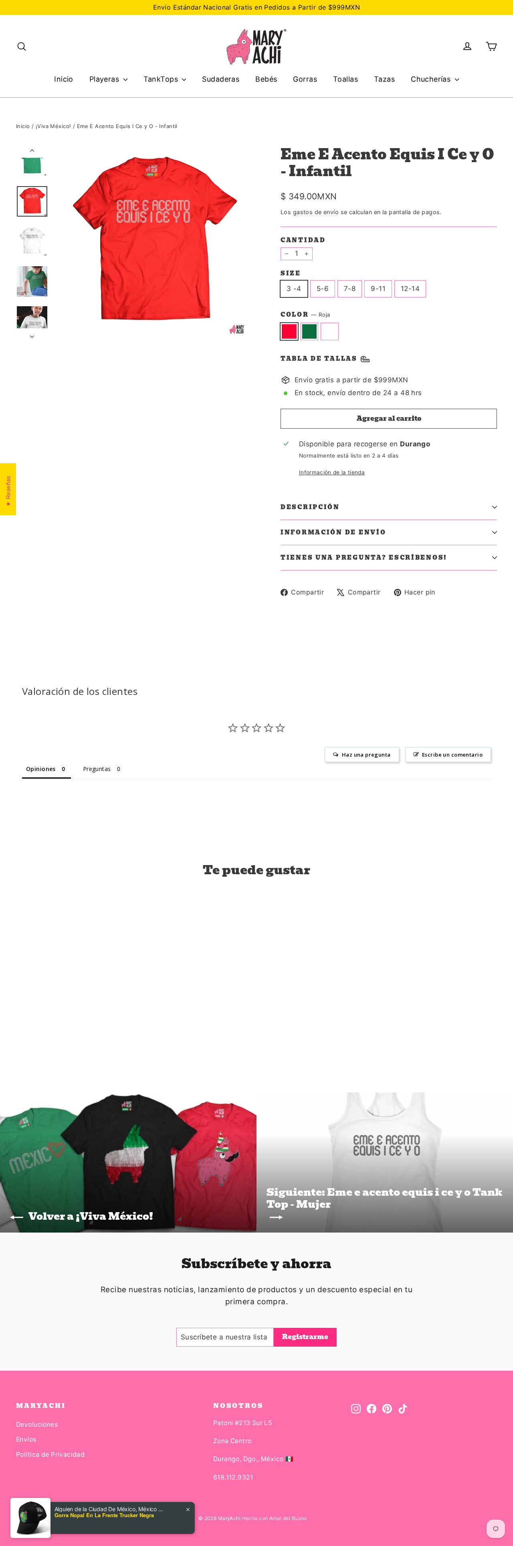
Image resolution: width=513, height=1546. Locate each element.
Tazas (384, 79)
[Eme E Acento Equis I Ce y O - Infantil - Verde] (31, 1031)
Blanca (329, 331)
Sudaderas (220, 79)
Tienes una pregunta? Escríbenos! (364, 557)
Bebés (266, 79)
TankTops (161, 79)
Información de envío (333, 532)
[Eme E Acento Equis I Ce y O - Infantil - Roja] (21, 1031)
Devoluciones (37, 1424)
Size (291, 273)
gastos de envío (316, 212)
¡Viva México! (53, 126)
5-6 (323, 289)
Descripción (310, 507)
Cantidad (303, 240)
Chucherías (432, 79)
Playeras (105, 79)
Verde (309, 331)
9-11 (378, 289)
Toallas (345, 79)
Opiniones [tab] (41, 769)
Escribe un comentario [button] (452, 754)
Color (305, 315)
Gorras (305, 79)
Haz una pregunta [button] (366, 754)
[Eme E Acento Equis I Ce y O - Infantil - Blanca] (41, 1031)
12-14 (410, 289)
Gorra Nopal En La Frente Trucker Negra (104, 1515)
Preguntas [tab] (97, 769)
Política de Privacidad (50, 1454)
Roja (289, 331)
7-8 (349, 289)
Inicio (63, 79)
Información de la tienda (332, 472)
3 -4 (294, 289)
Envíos (26, 1439)
